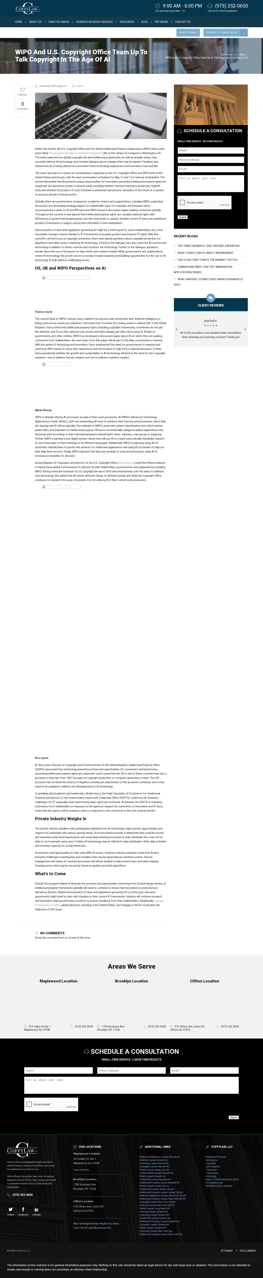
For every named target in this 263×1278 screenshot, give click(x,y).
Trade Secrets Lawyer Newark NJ (157, 1173)
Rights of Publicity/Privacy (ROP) (222, 1179)
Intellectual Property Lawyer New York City (161, 1234)
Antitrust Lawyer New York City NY (157, 1205)
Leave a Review (81, 1169)
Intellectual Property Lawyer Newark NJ (159, 1182)
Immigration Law (214, 1182)
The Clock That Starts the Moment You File (207, 260)
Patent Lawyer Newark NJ (153, 1176)
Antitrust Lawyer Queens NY (154, 1211)
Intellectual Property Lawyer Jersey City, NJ (161, 1192)
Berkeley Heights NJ (100, 1223)
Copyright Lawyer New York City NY (158, 1202)
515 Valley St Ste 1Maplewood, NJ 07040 (37, 1028)
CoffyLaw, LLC (229, 54)
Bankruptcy (211, 1160)
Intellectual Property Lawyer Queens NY (159, 1221)
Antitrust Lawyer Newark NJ (154, 1160)
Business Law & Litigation (219, 1186)
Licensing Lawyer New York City (156, 1231)
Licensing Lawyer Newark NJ (154, 1163)
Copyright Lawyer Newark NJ (154, 1166)
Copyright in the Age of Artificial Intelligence (75, 153)
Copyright (211, 1163)
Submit (182, 217)
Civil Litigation (213, 1166)
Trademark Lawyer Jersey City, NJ (157, 1189)
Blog (242, 54)
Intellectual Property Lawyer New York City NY (163, 1198)
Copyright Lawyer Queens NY (154, 1224)
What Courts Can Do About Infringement (205, 253)
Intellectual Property (216, 1156)
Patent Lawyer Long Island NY (155, 1208)
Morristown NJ (102, 1227)
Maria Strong (126, 462)
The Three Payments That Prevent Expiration (208, 246)
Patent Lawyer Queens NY (153, 1227)
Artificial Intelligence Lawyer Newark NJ (160, 1156)
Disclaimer (248, 1250)
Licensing (211, 1176)
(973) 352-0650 (231, 6)
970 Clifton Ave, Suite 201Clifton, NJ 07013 (187, 1028)
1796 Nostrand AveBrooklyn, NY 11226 (110, 1028)
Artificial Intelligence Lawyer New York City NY (163, 1195)
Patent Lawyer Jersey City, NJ (154, 1169)
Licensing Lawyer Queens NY (154, 1215)
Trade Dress (212, 1173)
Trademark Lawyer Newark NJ (155, 1179)
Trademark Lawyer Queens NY (155, 1218)
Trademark (211, 1169)
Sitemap (227, 1250)
